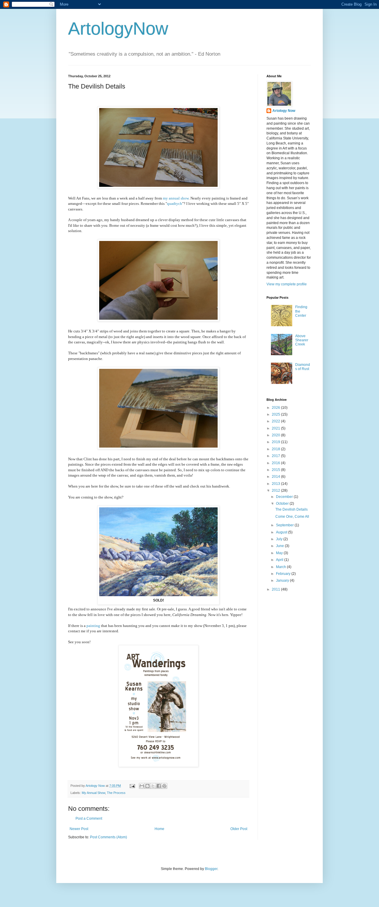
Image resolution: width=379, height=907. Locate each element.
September (285, 525)
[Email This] (142, 786)
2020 (276, 435)
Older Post (238, 829)
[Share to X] (153, 786)
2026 (276, 408)
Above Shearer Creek (301, 340)
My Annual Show (93, 793)
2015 (276, 470)
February (283, 574)
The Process (116, 793)
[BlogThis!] (147, 786)
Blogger (211, 869)
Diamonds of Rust (302, 367)
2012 (276, 490)
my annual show (176, 198)
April (280, 560)
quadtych (174, 203)
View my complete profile (286, 284)
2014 (276, 477)
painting (93, 625)
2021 (276, 428)
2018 (276, 449)
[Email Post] (132, 785)
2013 (276, 484)
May (280, 553)
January (283, 580)
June (280, 546)
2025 (276, 414)
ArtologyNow (118, 28)
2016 (276, 463)
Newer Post (79, 829)
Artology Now (283, 111)
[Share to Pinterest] (164, 786)
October (283, 503)
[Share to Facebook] (159, 786)
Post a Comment (89, 818)
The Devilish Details (291, 509)
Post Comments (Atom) (108, 837)
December (285, 497)
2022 (276, 421)
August (282, 532)
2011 (276, 589)
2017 (276, 456)
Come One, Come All (292, 516)
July (279, 539)
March (281, 567)
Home (159, 829)
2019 (276, 442)
